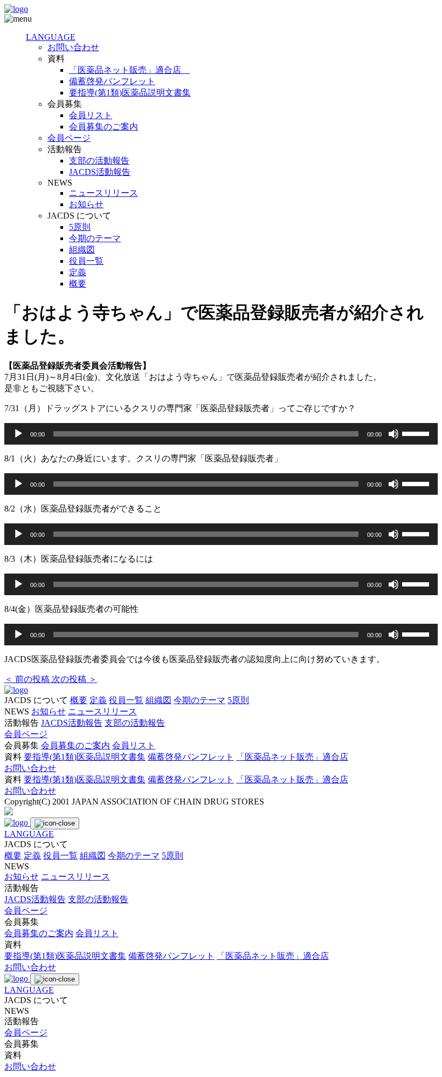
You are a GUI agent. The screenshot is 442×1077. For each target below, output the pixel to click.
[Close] (54, 823)
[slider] (417, 432)
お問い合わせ (73, 47)
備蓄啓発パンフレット (112, 81)
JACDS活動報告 (99, 171)
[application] (221, 434)
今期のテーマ (95, 238)
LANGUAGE (50, 37)
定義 (77, 272)
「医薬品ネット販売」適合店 (129, 69)
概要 (77, 283)
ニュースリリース (103, 192)
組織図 (82, 249)
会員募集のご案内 (103, 126)
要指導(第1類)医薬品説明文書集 (130, 92)
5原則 (80, 226)
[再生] (18, 433)
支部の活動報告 (99, 160)
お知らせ (86, 204)
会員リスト (90, 115)
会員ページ (69, 137)
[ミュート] (393, 433)
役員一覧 (86, 260)
